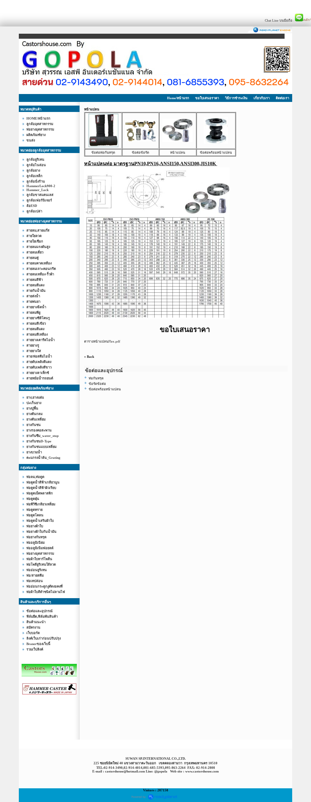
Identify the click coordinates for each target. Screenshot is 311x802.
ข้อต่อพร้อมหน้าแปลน (216, 152)
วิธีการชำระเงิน (236, 98)
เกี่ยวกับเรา (262, 98)
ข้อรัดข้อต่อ (97, 383)
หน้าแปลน (177, 152)
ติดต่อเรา (282, 98)
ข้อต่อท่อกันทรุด (103, 152)
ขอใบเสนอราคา (207, 98)
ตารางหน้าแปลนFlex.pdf (102, 341)
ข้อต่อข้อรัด (140, 152)
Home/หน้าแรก (178, 98)
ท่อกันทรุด (96, 378)
